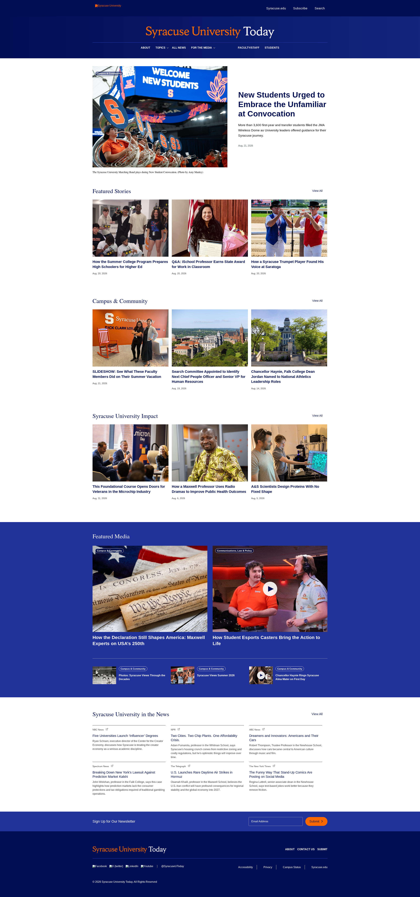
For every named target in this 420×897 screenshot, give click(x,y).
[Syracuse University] (115, 8)
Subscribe (300, 8)
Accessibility (245, 867)
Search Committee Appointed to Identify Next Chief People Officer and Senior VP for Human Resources (208, 377)
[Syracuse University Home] (210, 31)
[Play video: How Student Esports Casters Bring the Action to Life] (270, 589)
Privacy (267, 867)
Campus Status (292, 867)
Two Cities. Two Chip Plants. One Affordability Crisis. (204, 738)
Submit (314, 821)
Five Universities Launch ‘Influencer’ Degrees (125, 736)
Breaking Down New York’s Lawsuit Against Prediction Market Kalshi (124, 774)
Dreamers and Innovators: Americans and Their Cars (283, 738)
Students (272, 47)
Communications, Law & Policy (234, 550)
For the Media (201, 47)
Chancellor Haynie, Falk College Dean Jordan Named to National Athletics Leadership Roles (283, 377)
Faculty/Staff (248, 47)
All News (179, 47)
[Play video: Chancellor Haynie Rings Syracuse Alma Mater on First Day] (261, 675)
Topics (160, 47)
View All (317, 190)
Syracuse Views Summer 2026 (216, 675)
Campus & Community (109, 73)
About (145, 47)
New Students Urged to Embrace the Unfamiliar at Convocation (282, 104)
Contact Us (306, 849)
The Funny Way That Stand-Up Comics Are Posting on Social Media (280, 774)
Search (320, 8)
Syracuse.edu (276, 8)
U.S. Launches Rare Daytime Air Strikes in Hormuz (201, 774)
